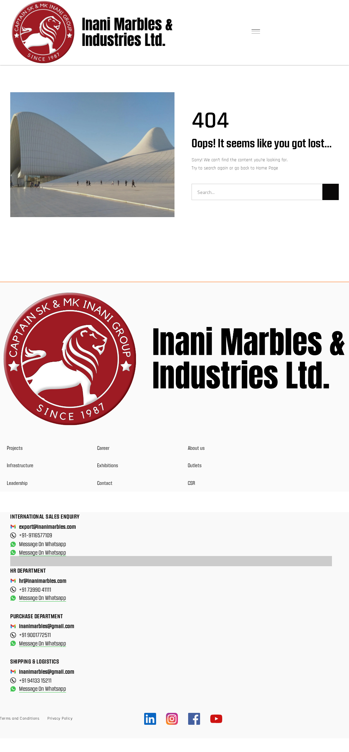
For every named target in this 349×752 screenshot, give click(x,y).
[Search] (330, 192)
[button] (255, 32)
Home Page (267, 168)
